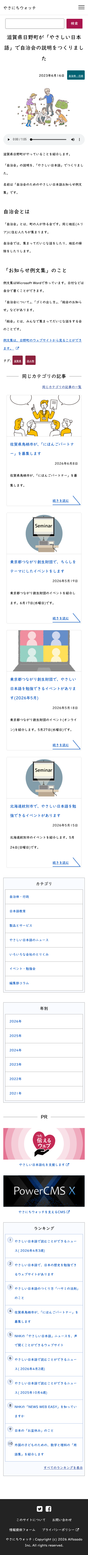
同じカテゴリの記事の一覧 (61, 387)
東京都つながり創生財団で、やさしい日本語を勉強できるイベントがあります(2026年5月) (43, 688)
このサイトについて (31, 1520)
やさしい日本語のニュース (29, 940)
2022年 (15, 1079)
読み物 (30, 361)
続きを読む (61, 500)
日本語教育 (17, 911)
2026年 (15, 1021)
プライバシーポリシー (60, 1529)
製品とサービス (20, 925)
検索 (74, 23)
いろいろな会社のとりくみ (29, 954)
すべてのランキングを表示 (63, 1467)
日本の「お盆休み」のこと (34, 1430)
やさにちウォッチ (19, 8)
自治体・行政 (76, 75)
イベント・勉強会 (22, 968)
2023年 (15, 1064)
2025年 (15, 1035)
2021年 (15, 1093)
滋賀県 (17, 361)
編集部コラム (19, 983)
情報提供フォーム (22, 1529)
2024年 (15, 1050)
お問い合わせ (62, 1520)
